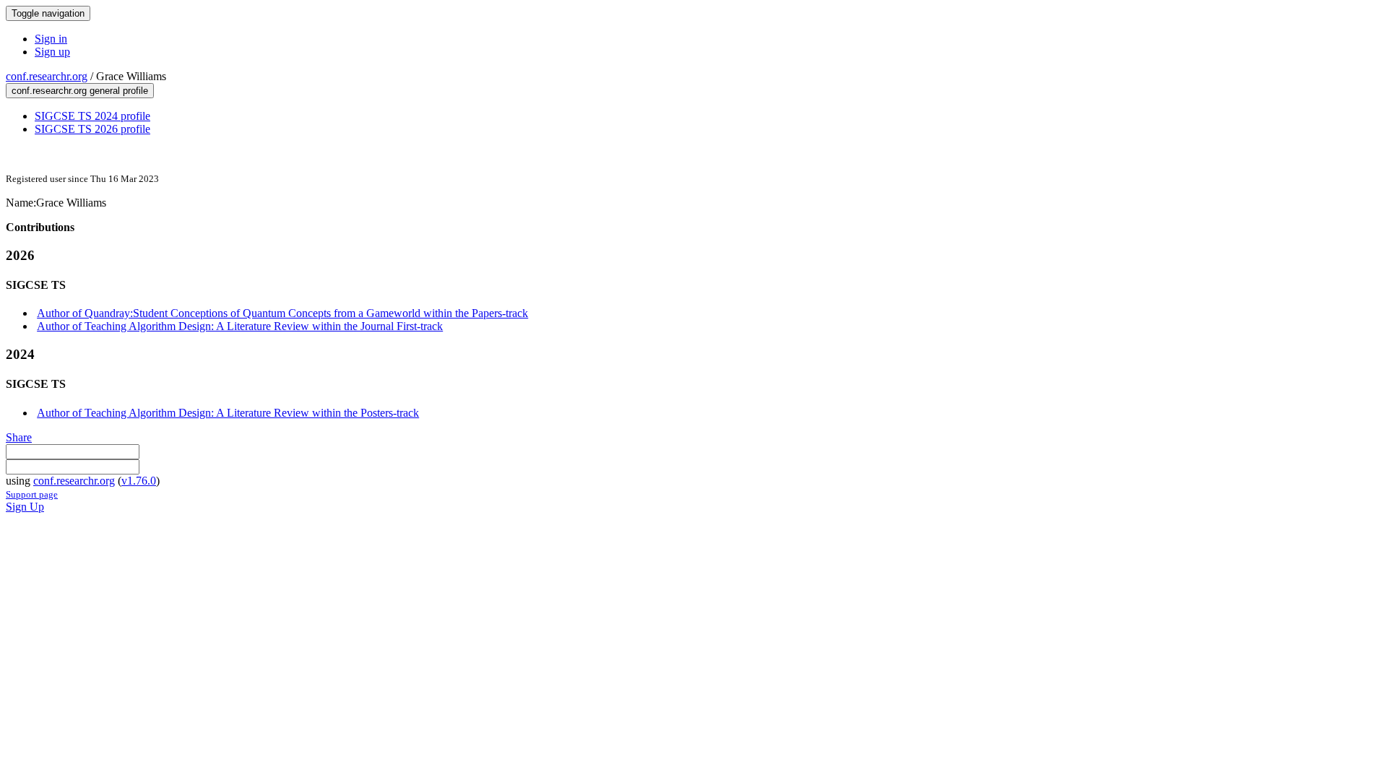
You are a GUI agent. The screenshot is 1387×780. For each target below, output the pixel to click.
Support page (32, 494)
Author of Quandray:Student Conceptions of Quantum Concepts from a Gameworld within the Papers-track (282, 313)
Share (19, 437)
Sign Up (25, 506)
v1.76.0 (138, 480)
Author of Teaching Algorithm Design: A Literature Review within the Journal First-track (240, 326)
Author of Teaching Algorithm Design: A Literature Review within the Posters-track (228, 413)
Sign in (51, 38)
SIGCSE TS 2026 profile (92, 129)
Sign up (52, 52)
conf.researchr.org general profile (80, 90)
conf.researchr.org (46, 76)
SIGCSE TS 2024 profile (92, 116)
